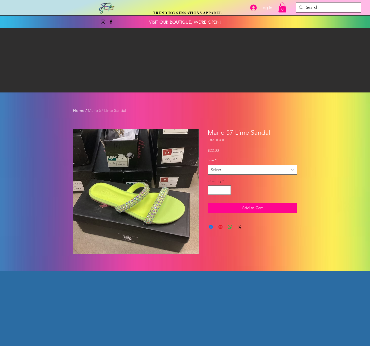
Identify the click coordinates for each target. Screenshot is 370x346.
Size (212, 160)
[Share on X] (240, 227)
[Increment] (227, 190)
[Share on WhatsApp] (230, 227)
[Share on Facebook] (211, 227)
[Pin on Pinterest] (220, 227)
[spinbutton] (219, 190)
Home (78, 110)
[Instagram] (103, 22)
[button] (282, 7)
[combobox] (252, 170)
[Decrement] (211, 190)
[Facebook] (111, 22)
